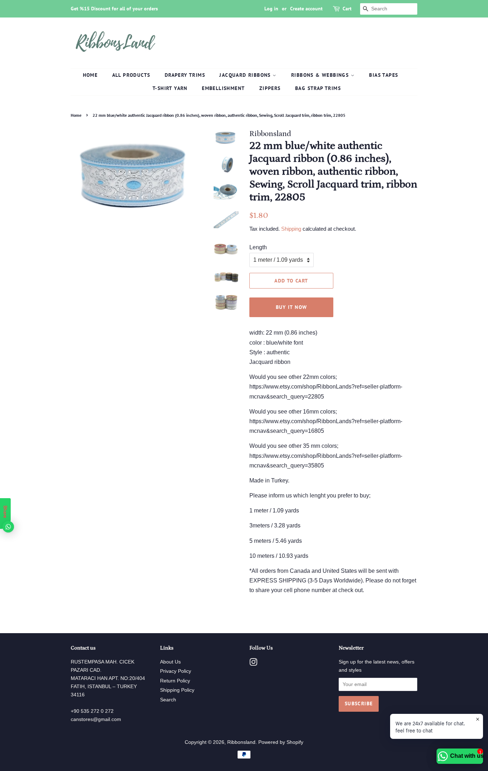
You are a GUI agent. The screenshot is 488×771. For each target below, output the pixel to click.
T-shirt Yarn (170, 88)
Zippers (270, 88)
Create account (306, 8)
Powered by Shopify (280, 742)
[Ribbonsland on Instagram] (253, 663)
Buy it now (291, 307)
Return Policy (175, 681)
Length (258, 247)
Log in (271, 8)
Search (168, 699)
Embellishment (223, 88)
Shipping (291, 229)
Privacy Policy (175, 671)
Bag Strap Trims (318, 88)
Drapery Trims (185, 75)
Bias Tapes (383, 75)
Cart (347, 8)
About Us (170, 662)
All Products (131, 75)
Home (90, 75)
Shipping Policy (177, 690)
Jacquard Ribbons (246, 75)
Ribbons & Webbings (321, 75)
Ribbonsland (241, 742)
